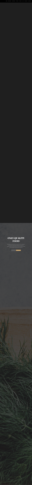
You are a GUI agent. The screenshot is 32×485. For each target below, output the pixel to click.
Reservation (18, 250)
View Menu (13, 250)
